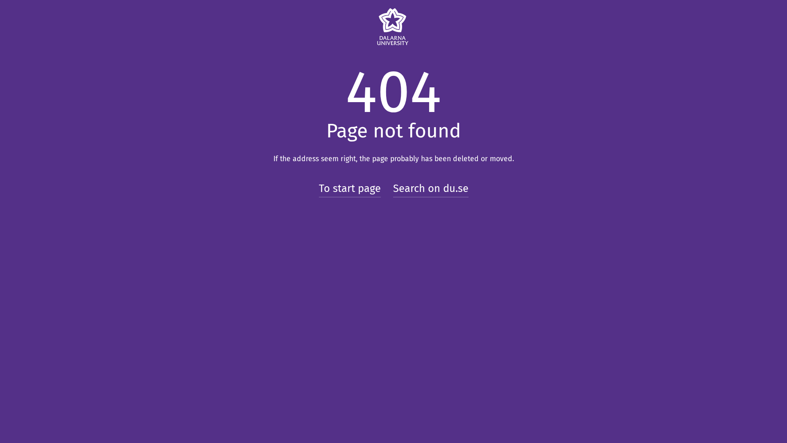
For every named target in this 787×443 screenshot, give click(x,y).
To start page (350, 188)
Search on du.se (431, 188)
